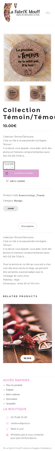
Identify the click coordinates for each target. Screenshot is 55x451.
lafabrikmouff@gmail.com (20, 423)
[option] (15, 93)
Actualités (11, 403)
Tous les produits (14, 385)
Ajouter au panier (24, 173)
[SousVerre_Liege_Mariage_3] (15, 93)
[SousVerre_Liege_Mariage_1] (40, 93)
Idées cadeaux (13, 394)
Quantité (9, 164)
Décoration (11, 399)
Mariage (18, 200)
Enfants (9, 389)
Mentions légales (31, 448)
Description (27, 226)
